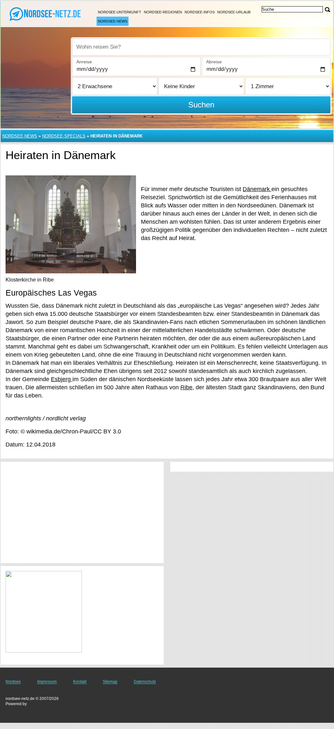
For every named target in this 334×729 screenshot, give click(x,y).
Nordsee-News (112, 21)
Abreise (214, 61)
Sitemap (110, 681)
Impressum (47, 681)
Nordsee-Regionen (163, 12)
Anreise (84, 61)
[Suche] (327, 9)
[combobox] (201, 47)
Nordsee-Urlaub (233, 12)
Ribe (186, 387)
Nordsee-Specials (63, 136)
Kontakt (79, 681)
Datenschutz (145, 681)
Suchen (201, 104)
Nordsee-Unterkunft (119, 12)
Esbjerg (61, 379)
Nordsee (13, 681)
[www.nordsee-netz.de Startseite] (45, 13)
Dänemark (257, 189)
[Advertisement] (82, 512)
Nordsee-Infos (200, 12)
